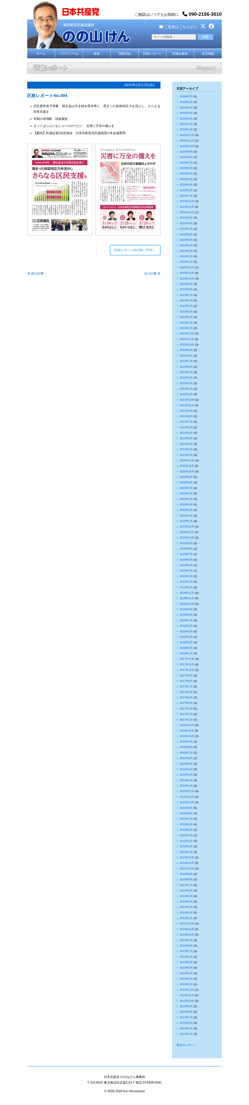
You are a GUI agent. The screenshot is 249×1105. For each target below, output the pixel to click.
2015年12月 (187, 791)
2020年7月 (186, 488)
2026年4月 (186, 112)
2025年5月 (186, 173)
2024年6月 (186, 234)
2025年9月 (186, 151)
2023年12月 (187, 267)
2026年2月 (186, 124)
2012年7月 (186, 1017)
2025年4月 (186, 179)
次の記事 (150, 273)
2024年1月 (186, 261)
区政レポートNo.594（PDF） (135, 250)
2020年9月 (186, 476)
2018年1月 (186, 653)
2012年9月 (186, 1006)
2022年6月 (186, 366)
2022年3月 (186, 383)
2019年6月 (186, 559)
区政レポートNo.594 (47, 95)
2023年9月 (186, 283)
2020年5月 (186, 499)
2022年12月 (187, 333)
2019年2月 (186, 581)
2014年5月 (186, 896)
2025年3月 (186, 184)
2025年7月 (186, 162)
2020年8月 (186, 482)
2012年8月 (186, 1011)
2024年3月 (186, 250)
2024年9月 (186, 217)
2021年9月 (186, 410)
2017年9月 (186, 675)
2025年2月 (186, 190)
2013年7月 (186, 951)
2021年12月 (187, 399)
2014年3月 (186, 907)
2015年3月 (186, 840)
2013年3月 (186, 973)
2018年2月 (186, 647)
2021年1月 (186, 454)
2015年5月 (186, 829)
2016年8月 (186, 747)
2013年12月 (187, 923)
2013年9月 (186, 940)
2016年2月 (186, 780)
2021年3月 (186, 443)
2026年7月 (186, 96)
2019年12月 (187, 526)
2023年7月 (186, 295)
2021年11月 (187, 405)
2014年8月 (186, 879)
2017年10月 (187, 669)
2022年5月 (186, 372)
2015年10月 (187, 802)
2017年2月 (186, 714)
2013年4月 (186, 967)
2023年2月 (186, 322)
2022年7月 (186, 361)
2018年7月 (186, 620)
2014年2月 (186, 912)
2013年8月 (186, 945)
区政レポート (152, 53)
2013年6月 (186, 956)
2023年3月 (186, 317)
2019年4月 (186, 570)
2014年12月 (187, 857)
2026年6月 (186, 102)
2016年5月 (186, 763)
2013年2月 (186, 978)
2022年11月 (187, 339)
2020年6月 (186, 493)
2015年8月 (186, 813)
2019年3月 (186, 576)
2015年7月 (186, 818)
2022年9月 (186, 350)
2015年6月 (186, 824)
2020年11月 (187, 465)
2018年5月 (186, 631)
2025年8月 (186, 157)
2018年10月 (187, 603)
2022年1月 (186, 394)
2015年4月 (186, 835)
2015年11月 (187, 796)
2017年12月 (187, 658)
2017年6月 (186, 692)
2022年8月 (186, 355)
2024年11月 (187, 206)
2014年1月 (186, 918)
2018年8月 (186, 614)
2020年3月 (186, 509)
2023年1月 (186, 328)
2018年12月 (187, 592)
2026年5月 (186, 107)
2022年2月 (186, 388)
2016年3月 (186, 774)
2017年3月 (186, 708)
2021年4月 (186, 438)
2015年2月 (186, 846)
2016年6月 (186, 758)
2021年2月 (186, 449)
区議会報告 (180, 53)
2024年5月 (186, 239)
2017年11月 (187, 664)
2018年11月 (187, 598)
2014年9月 (186, 873)
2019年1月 (186, 587)
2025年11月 (187, 140)
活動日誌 (124, 53)
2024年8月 (186, 223)
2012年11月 (187, 995)
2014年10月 (187, 868)
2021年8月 (186, 416)
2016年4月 (186, 769)
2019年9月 (186, 543)
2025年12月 (187, 135)
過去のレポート (186, 1045)
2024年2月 (186, 256)
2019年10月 (187, 537)
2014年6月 (186, 890)
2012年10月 (187, 1000)
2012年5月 (186, 1028)
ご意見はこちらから (180, 27)
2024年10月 (187, 212)
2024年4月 (186, 245)
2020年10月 (187, 471)
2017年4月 (186, 702)
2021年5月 (186, 432)
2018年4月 (186, 636)
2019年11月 (187, 532)
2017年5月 (186, 697)
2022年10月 (187, 344)
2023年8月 (186, 289)
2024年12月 (187, 201)
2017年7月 (186, 686)
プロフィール (69, 53)
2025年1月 (186, 195)
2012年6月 (186, 1022)
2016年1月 (186, 785)
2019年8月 (186, 548)
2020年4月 (186, 504)
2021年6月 (186, 427)
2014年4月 (186, 901)
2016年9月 (186, 741)
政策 (97, 53)
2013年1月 (186, 984)
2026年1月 (186, 129)
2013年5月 (186, 962)
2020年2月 (186, 515)
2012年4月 (186, 1033)
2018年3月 (186, 642)
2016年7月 (186, 752)
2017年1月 (186, 719)
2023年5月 (186, 305)
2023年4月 (186, 311)
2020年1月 (186, 521)
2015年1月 (186, 852)
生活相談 (208, 53)
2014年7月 (186, 885)
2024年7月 (186, 228)
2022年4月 (186, 377)
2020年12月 (187, 460)
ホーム (41, 53)
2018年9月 (186, 609)
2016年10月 (187, 736)
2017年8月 (186, 681)
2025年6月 (186, 168)
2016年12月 (187, 725)
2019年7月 (186, 554)
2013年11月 (187, 929)
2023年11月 (187, 272)
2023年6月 (186, 300)
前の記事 (37, 273)
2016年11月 (187, 730)
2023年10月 (187, 278)
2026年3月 (186, 118)
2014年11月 (187, 862)
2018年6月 (186, 625)
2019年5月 (186, 565)
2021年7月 (186, 421)
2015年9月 (186, 807)
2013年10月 (187, 934)
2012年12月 (187, 989)
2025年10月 (187, 146)
